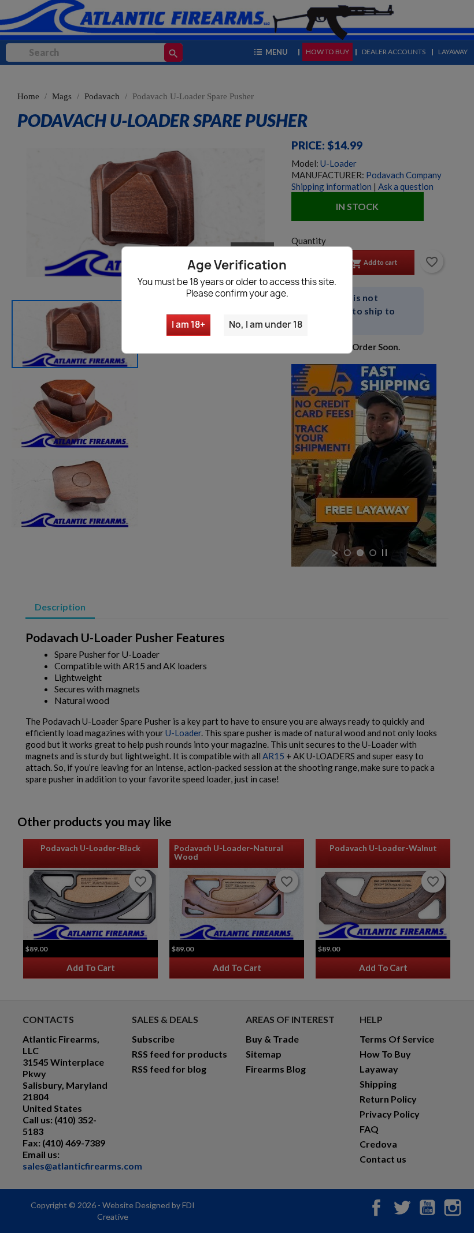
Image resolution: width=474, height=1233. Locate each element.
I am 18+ (188, 324)
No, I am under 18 (265, 324)
